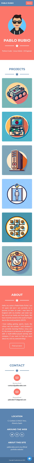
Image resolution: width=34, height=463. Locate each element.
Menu (29, 3)
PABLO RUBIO (7, 3)
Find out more (17, 346)
